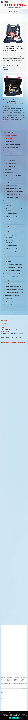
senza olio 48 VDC (10, 160)
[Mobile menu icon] (26, 6)
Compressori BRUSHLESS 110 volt (14, 289)
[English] (2, 2)
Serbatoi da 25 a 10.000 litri (12, 295)
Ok (10, 717)
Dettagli (14, 25)
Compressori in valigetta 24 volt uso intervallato (15, 241)
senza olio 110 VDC (11, 163)
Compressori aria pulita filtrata (12, 273)
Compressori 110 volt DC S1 (13, 185)
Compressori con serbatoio (12, 252)
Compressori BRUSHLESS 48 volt (14, 286)
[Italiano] (7, 2)
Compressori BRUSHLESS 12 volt (14, 280)
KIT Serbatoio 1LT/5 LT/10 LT (12, 147)
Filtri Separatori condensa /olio (14, 301)
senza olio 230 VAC (11, 166)
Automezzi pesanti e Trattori (13, 144)
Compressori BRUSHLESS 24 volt (14, 283)
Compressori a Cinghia (12, 197)
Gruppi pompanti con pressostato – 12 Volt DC (15, 204)
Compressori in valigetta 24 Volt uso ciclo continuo (15, 236)
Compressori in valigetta (11, 223)
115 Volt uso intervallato (12, 213)
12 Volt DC (8, 255)
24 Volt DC (8, 258)
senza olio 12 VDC (10, 154)
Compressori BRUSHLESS (11, 276)
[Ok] (26, 715)
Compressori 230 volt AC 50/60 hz (15, 191)
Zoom (11, 25)
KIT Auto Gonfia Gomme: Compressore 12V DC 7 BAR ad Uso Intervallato (13, 48)
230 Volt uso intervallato (12, 216)
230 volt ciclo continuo (12, 219)
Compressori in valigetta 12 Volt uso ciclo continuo (15, 227)
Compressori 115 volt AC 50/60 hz (14, 188)
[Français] (4, 2)
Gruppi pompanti (9, 172)
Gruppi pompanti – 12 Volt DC (13, 175)
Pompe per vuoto (9, 150)
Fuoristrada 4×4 (10, 141)
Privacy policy (16, 717)
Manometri (9, 305)
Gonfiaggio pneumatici (11, 135)
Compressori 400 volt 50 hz (13, 194)
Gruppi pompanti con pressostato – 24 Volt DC (15, 209)
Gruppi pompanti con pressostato (13, 200)
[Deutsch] (5, 2)
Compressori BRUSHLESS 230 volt (14, 292)
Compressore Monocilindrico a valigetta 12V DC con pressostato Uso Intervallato (13, 102)
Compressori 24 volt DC (12, 179)
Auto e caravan (6, 52)
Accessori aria (8, 298)
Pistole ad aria (9, 308)
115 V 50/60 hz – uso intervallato (14, 264)
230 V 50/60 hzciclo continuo (13, 270)
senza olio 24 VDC (10, 157)
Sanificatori (8, 169)
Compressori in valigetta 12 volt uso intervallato (15, 231)
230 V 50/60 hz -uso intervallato (14, 267)
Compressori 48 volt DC (12, 182)
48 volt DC (8, 261)
